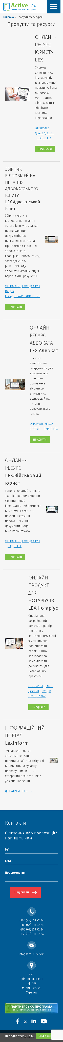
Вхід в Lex (45, 1035)
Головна (8, 17)
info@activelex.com (31, 954)
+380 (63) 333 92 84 (31, 929)
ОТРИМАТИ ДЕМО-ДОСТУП (22, 286)
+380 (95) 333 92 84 (31, 934)
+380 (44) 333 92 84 (31, 920)
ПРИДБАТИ (45, 148)
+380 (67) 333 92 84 (31, 925)
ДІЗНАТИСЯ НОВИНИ (19, 791)
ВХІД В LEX (44, 138)
